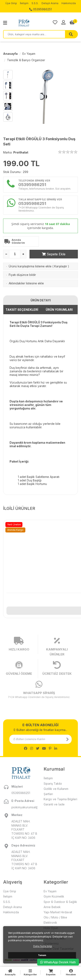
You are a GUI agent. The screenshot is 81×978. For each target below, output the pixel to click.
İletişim (24, 3)
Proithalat (20, 152)
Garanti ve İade (54, 804)
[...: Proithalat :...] (33, 23)
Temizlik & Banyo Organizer (26, 60)
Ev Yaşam (28, 53)
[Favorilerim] (55, 22)
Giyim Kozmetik (54, 896)
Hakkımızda (68, 3)
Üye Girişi (11, 3)
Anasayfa (10, 53)
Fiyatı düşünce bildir (22, 274)
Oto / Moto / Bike (55, 917)
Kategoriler (30, 974)
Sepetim (50, 974)
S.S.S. (35, 3)
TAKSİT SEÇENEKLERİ (22, 309)
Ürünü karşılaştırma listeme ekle (30, 266)
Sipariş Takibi (53, 783)
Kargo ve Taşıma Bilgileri (60, 799)
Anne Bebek (52, 907)
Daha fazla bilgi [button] (42, 946)
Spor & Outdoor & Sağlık (60, 902)
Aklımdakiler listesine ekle (26, 283)
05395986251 (42, 9)
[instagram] (31, 748)
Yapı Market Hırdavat (58, 912)
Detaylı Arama (50, 3)
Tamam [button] (42, 955)
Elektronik (50, 922)
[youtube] (44, 748)
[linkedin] (55, 748)
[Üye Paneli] (63, 22)
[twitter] (37, 748)
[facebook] (25, 748)
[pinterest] (50, 748)
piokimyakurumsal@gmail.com (24, 807)
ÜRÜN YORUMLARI (59, 309)
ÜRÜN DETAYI (41, 300)
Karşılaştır (60, 266)
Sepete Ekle (55, 254)
